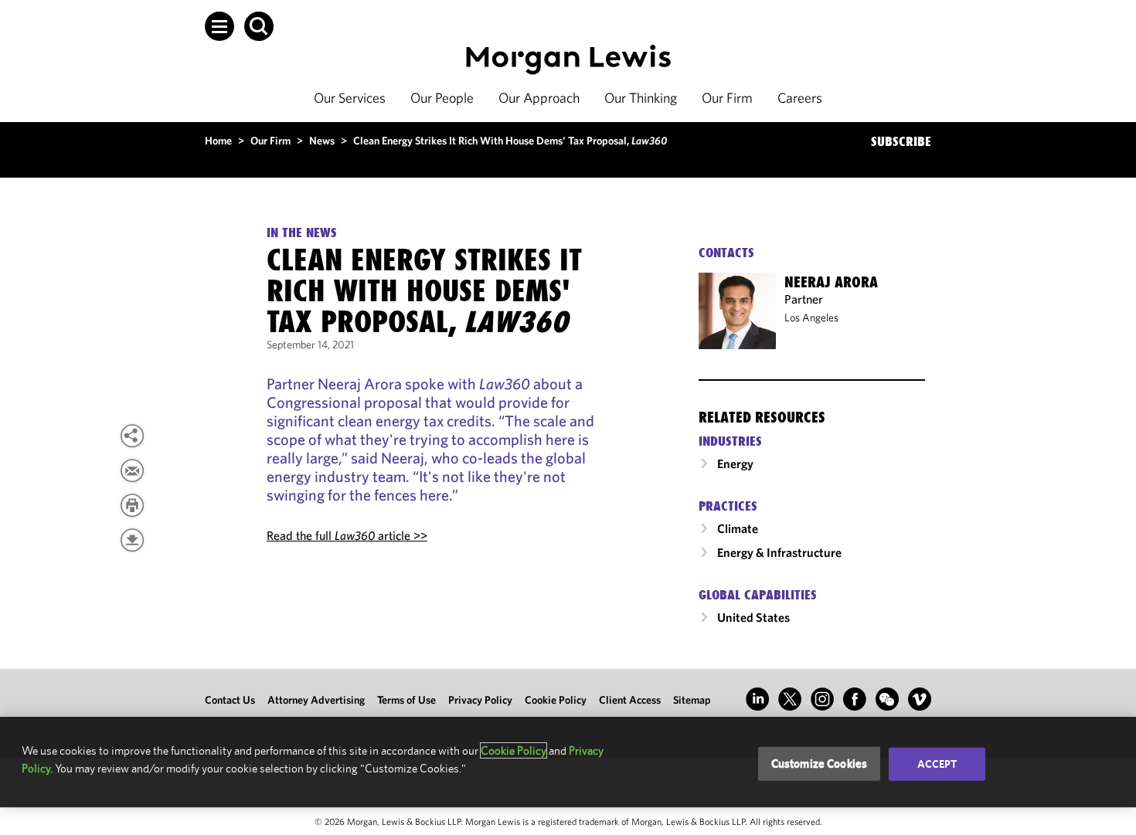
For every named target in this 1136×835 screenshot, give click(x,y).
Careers (799, 98)
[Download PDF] (132, 540)
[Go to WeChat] (887, 699)
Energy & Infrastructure (779, 552)
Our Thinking (640, 98)
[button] (219, 26)
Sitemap (692, 700)
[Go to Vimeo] (919, 699)
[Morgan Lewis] (568, 59)
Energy (735, 463)
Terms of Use (406, 700)
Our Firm (727, 98)
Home (218, 141)
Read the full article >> (347, 535)
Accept (937, 764)
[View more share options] (132, 435)
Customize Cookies (819, 763)
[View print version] (132, 505)
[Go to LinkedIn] (757, 699)
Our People (442, 98)
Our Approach (539, 98)
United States (753, 617)
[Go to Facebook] (854, 699)
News (322, 141)
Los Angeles (811, 317)
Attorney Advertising (316, 700)
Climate (737, 528)
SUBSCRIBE (901, 141)
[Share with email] (132, 470)
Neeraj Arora (831, 281)
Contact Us (230, 700)
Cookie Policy (556, 700)
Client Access (630, 700)
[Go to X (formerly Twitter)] (789, 699)
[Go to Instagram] (822, 699)
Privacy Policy (480, 700)
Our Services (350, 98)
